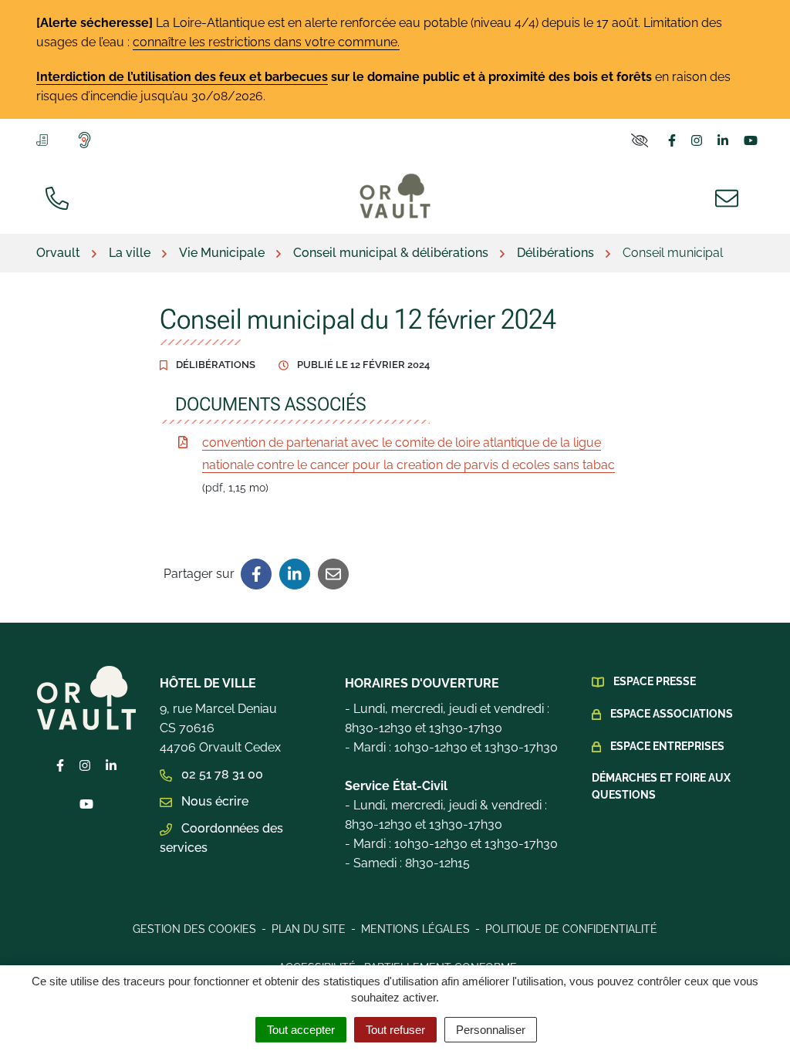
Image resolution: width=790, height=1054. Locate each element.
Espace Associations (671, 714)
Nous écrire (213, 801)
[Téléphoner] (60, 196)
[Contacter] (730, 196)
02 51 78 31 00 (220, 774)
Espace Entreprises (667, 746)
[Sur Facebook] (256, 574)
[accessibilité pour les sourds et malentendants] (88, 139)
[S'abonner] (45, 138)
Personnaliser (490, 1029)
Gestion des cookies (194, 929)
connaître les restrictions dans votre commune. (266, 42)
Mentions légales (415, 929)
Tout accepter (301, 1029)
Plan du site (309, 929)
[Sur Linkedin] (294, 574)
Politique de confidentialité (571, 929)
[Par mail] (333, 574)
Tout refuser (395, 1029)
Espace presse (654, 681)
